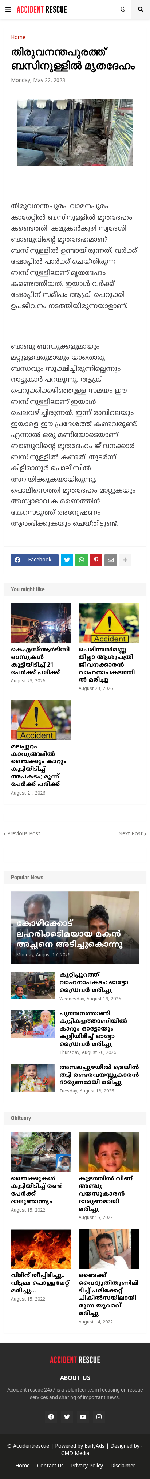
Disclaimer (122, 1466)
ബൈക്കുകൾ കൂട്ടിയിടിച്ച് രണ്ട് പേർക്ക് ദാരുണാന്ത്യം (36, 1190)
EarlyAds (94, 1446)
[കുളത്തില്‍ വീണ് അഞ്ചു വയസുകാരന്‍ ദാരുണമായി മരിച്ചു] (109, 1152)
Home (18, 37)
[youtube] (83, 1417)
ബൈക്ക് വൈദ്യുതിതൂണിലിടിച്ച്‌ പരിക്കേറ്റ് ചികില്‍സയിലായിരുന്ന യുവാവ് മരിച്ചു (108, 1294)
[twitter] (67, 1417)
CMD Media (75, 1454)
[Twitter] (67, 560)
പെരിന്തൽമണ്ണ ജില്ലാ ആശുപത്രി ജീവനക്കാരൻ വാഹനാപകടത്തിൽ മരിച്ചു (107, 665)
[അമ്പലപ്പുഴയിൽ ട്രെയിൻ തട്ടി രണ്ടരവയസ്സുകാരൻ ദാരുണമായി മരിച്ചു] (33, 1078)
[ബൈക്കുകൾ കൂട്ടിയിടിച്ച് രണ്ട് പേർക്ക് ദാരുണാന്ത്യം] (41, 1152)
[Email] (110, 560)
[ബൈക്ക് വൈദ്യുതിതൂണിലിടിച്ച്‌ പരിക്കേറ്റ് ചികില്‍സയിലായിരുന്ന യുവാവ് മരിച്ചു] (109, 1249)
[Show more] (125, 560)
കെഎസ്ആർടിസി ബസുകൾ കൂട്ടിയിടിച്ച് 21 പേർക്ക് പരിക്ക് (40, 661)
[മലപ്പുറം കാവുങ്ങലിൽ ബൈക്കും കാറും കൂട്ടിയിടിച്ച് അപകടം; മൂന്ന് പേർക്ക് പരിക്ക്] (41, 720)
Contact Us (50, 1466)
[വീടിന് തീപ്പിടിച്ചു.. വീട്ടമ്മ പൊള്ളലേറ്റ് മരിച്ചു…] (41, 1249)
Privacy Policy (87, 1466)
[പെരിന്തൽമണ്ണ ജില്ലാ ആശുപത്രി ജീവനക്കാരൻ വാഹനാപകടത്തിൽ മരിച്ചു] (109, 623)
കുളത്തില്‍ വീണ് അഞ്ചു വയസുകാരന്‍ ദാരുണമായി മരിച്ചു (106, 1194)
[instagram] (99, 1417)
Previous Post (23, 834)
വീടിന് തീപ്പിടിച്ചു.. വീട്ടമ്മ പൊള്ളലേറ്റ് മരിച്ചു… (40, 1283)
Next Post (130, 834)
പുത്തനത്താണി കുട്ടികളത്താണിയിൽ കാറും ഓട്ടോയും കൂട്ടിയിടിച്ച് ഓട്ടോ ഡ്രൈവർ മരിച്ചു (93, 1029)
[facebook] (51, 1417)
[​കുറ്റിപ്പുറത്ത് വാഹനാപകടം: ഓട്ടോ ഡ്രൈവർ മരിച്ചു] (33, 985)
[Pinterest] (96, 560)
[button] (8, 9)
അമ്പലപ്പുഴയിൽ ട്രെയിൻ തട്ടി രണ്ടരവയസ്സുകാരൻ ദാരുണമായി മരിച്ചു (99, 1075)
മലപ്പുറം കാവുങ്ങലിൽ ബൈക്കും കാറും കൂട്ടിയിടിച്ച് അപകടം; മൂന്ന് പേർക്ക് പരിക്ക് (39, 765)
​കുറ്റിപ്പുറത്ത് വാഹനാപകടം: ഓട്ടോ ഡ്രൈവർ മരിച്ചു (93, 983)
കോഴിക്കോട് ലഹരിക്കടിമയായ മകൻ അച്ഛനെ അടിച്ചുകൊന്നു (69, 934)
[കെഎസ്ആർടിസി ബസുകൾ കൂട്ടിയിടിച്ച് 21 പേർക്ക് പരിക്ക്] (41, 623)
